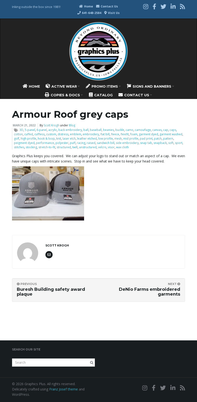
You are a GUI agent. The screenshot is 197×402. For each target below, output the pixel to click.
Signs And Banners (152, 86)
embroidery (91, 134)
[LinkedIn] (173, 6)
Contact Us (109, 6)
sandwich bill (105, 143)
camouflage (143, 130)
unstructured (88, 147)
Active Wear (64, 86)
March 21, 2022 (24, 125)
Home (88, 6)
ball (85, 130)
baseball (96, 130)
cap (165, 130)
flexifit (125, 134)
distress (63, 134)
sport (178, 143)
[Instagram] (145, 6)
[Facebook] (154, 6)
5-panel (30, 130)
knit (58, 138)
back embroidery (70, 130)
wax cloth (122, 147)
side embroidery (127, 143)
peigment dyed (24, 143)
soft (170, 143)
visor (111, 147)
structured (64, 147)
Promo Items (105, 86)
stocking (31, 147)
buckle (119, 130)
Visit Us (113, 13)
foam (133, 134)
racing (81, 143)
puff (72, 143)
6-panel (42, 130)
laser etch (69, 138)
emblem (75, 134)
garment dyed (148, 134)
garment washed (171, 134)
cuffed (28, 134)
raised (91, 143)
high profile (28, 138)
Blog (72, 125)
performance (45, 143)
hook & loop (46, 138)
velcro (102, 147)
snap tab (146, 143)
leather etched (87, 138)
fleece (115, 134)
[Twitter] (163, 6)
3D (21, 130)
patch (158, 138)
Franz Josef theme (63, 389)
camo (129, 130)
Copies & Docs (65, 95)
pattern (168, 138)
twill (75, 147)
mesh (118, 138)
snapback (160, 143)
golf (16, 138)
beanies (108, 130)
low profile (105, 138)
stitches (19, 147)
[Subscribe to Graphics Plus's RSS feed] (182, 6)
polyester (61, 143)
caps (173, 130)
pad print (146, 138)
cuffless (39, 134)
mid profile (130, 138)
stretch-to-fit (46, 147)
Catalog (103, 95)
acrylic (52, 130)
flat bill (105, 134)
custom (51, 134)
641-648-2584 (91, 13)
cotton (18, 134)
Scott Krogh (51, 125)
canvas (157, 130)
